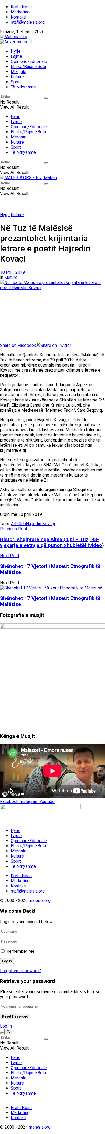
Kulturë (17, 76)
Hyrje (15, 51)
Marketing (20, 12)
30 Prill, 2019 (12, 272)
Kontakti (18, 17)
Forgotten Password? (20, 970)
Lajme (16, 56)
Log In (6, 1026)
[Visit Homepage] (13, 36)
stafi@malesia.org (28, 22)
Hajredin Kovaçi (40, 523)
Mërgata (18, 71)
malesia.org (40, 900)
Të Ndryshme (23, 87)
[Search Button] (46, 98)
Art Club (18, 523)
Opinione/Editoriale (29, 61)
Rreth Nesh (21, 6)
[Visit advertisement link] (16, 41)
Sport (16, 81)
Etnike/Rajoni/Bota (28, 66)
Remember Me (20, 951)
